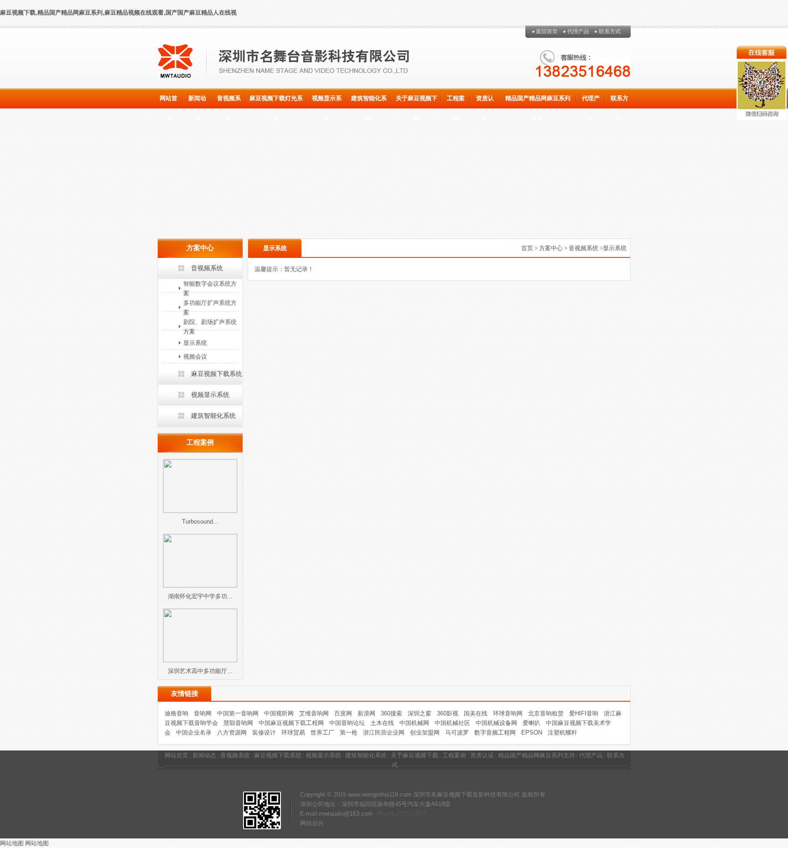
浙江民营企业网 (383, 732)
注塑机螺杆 (562, 732)
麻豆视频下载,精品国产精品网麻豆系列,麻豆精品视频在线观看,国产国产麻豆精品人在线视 (118, 12)
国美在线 (475, 713)
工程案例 (456, 101)
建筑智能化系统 (369, 101)
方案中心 (551, 248)
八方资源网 (232, 732)
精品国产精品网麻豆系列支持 (537, 101)
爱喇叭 (531, 723)
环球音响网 (508, 713)
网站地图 (12, 843)
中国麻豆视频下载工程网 (291, 723)
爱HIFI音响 (583, 713)
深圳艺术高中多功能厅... (200, 671)
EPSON (531, 732)
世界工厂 (322, 732)
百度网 (343, 713)
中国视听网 (279, 713)
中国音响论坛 (347, 723)
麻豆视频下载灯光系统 (276, 101)
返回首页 (547, 31)
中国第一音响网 (238, 713)
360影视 (447, 713)
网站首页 (168, 101)
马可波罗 (457, 732)
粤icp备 (386, 813)
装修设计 (264, 732)
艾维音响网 (314, 713)
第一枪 (349, 732)
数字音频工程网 (495, 732)
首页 (527, 248)
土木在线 (382, 723)
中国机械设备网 (496, 723)
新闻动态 (197, 101)
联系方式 (610, 31)
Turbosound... (200, 521)
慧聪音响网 (238, 723)
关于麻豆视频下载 (416, 101)
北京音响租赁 (546, 713)
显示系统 (195, 342)
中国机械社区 (452, 723)
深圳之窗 (419, 713)
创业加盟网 (425, 732)
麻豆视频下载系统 (216, 373)
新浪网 (366, 713)
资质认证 (485, 101)
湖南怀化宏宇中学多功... (200, 596)
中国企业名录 (194, 732)
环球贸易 (293, 732)
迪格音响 (176, 713)
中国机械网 (414, 723)
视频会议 (195, 356)
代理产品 (578, 31)
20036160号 (411, 813)
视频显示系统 (327, 101)
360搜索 (391, 713)
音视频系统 (229, 101)
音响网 (203, 713)
